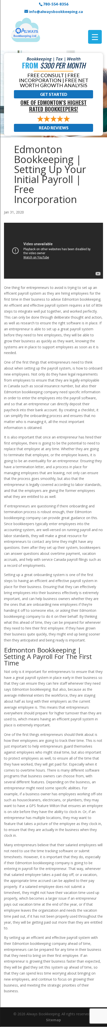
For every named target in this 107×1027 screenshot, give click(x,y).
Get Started (53, 94)
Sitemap (53, 1020)
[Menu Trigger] (95, 37)
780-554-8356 (55, 4)
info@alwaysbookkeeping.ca (56, 11)
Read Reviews (53, 127)
